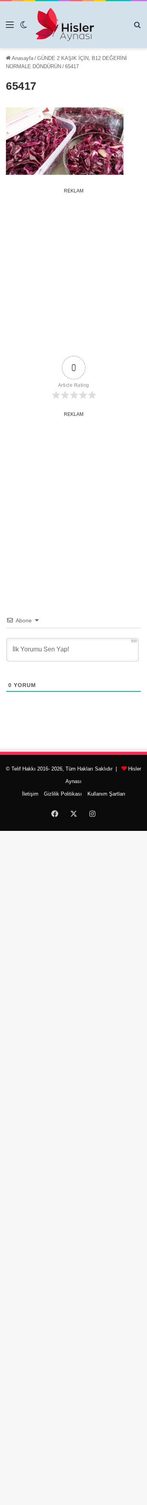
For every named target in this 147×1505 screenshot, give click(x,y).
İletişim (30, 794)
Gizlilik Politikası (63, 794)
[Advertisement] (73, 270)
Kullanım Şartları (106, 794)
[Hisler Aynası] (64, 25)
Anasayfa (22, 58)
